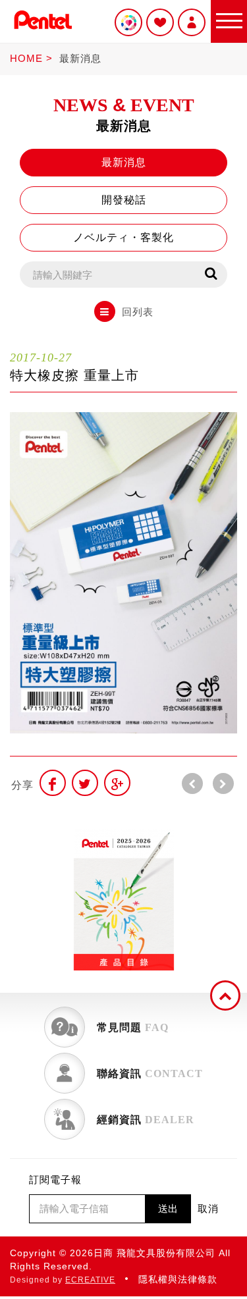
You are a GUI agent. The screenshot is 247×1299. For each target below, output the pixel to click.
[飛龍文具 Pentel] (43, 32)
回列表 (137, 311)
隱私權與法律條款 (177, 1279)
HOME (26, 58)
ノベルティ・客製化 (123, 237)
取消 (208, 1208)
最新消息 (80, 58)
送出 (168, 1208)
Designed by (62, 1280)
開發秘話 (123, 199)
